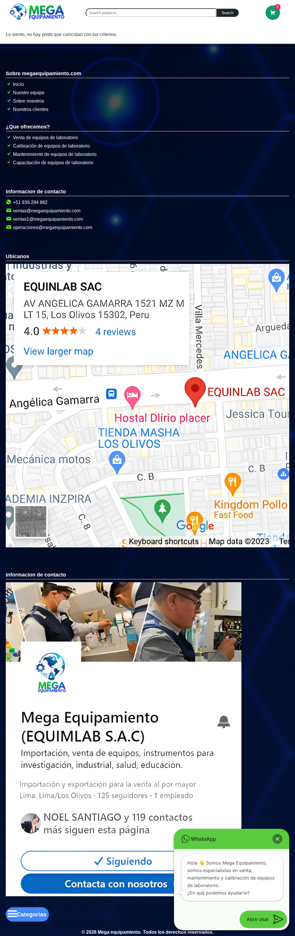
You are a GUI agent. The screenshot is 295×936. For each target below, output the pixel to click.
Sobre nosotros (28, 101)
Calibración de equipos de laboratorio (51, 145)
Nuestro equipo (28, 92)
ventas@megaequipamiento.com (46, 210)
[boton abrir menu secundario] (283, 474)
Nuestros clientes (30, 109)
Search (227, 13)
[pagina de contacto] (123, 894)
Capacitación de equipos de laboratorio (53, 162)
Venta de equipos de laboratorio (45, 137)
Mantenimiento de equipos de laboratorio (55, 154)
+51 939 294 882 (30, 202)
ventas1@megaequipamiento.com (48, 219)
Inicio (18, 84)
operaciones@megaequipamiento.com (52, 227)
